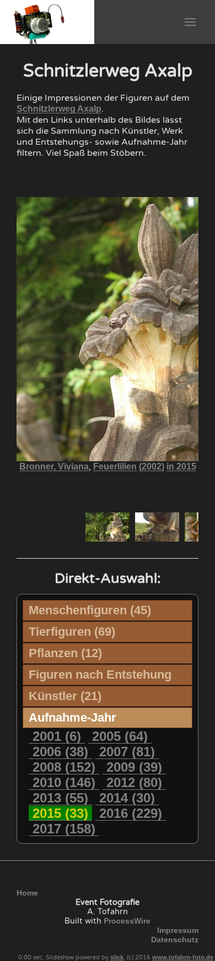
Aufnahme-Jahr (72, 717)
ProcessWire (127, 920)
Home (27, 892)
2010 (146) (64, 782)
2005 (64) (120, 736)
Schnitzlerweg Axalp (59, 108)
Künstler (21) (65, 696)
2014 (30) (127, 797)
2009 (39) (134, 767)
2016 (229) (130, 813)
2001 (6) (57, 736)
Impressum (177, 930)
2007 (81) (127, 751)
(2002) (151, 466)
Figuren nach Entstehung (100, 674)
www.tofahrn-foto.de (182, 957)
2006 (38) (60, 751)
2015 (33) (60, 813)
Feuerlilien (115, 466)
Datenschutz (174, 939)
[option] (107, 527)
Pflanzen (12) (65, 653)
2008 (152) (64, 767)
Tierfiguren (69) (72, 631)
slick (116, 957)
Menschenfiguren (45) (90, 610)
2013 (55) (60, 797)
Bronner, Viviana (54, 466)
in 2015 (181, 466)
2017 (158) (64, 828)
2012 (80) (134, 782)
